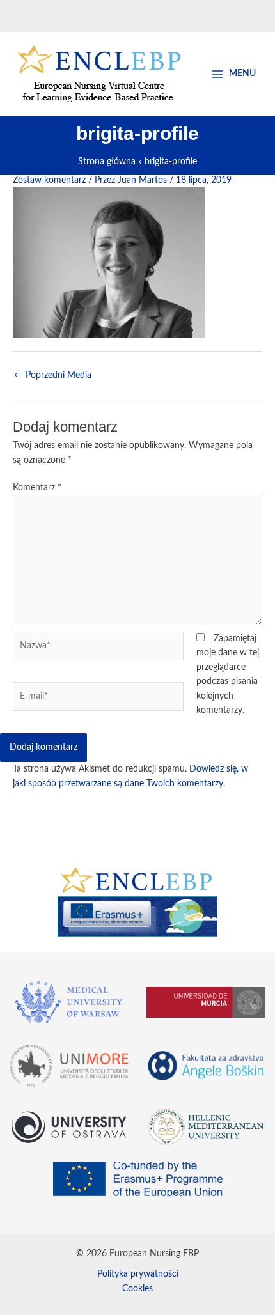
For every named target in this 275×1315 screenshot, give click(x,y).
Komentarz (37, 487)
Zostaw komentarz (49, 180)
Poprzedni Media (52, 375)
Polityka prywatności (137, 1274)
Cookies (137, 1288)
